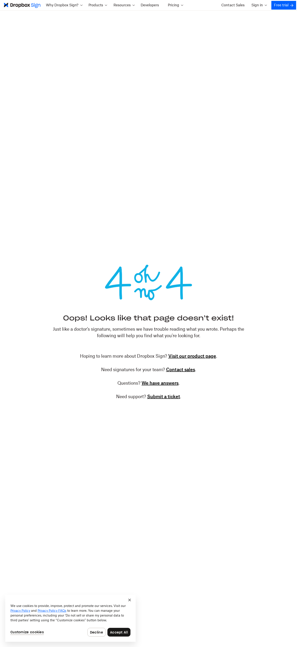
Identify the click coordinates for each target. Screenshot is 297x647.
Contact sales (180, 370)
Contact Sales (233, 5)
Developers (150, 5)
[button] (64, 5)
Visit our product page (192, 356)
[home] (21, 5)
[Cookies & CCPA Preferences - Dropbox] (70, 618)
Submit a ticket (163, 397)
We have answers (160, 383)
